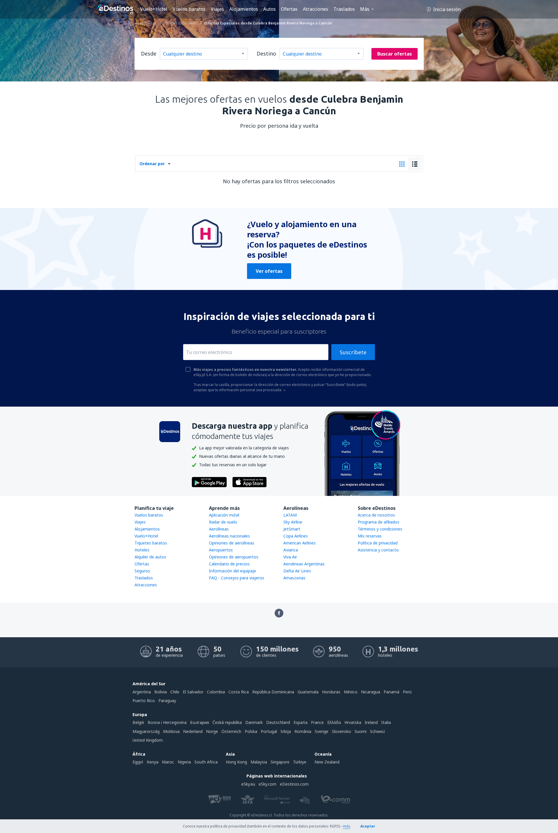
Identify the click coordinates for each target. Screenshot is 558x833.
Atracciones (315, 9)
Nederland (193, 731)
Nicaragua (370, 692)
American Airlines (299, 543)
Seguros (142, 571)
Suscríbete (353, 352)
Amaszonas (294, 578)
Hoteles (142, 550)
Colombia (216, 692)
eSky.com (267, 784)
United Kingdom (148, 740)
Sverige (321, 731)
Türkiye (299, 762)
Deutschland (278, 722)
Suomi (360, 731)
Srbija (285, 731)
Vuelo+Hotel (153, 9)
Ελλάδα (334, 722)
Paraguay (167, 700)
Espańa (300, 722)
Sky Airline (292, 522)
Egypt (138, 762)
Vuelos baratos (189, 9)
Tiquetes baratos (151, 543)
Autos (269, 9)
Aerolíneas (219, 529)
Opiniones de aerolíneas (231, 543)
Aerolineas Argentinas (304, 564)
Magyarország (146, 731)
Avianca (290, 550)
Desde (148, 53)
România (302, 731)
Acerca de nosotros (376, 515)
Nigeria (184, 762)
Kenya (152, 762)
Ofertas (289, 9)
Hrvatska (352, 722)
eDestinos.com (294, 784)
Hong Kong (236, 762)
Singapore (280, 762)
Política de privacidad (378, 543)
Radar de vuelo (223, 522)
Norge (212, 731)
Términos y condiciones (380, 529)
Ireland (371, 722)
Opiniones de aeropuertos (233, 557)
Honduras (331, 692)
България (199, 722)
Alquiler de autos (150, 557)
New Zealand (326, 762)
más (346, 826)
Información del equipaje (232, 571)
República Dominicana (273, 692)
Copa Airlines (295, 536)
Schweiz (377, 731)
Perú (407, 692)
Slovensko (341, 731)
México (350, 692)
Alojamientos (243, 9)
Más (364, 9)
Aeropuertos (221, 550)
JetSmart (291, 529)
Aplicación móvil (224, 515)
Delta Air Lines (297, 571)
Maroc (168, 762)
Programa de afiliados (378, 522)
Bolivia (160, 692)
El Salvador (193, 692)
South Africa (206, 762)
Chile (174, 692)
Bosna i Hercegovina (167, 722)
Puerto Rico (144, 700)
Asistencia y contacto (378, 550)
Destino (266, 53)
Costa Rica (238, 692)
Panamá (391, 692)
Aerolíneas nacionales (229, 536)
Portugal (269, 731)
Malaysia (259, 762)
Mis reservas (370, 536)
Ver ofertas (269, 271)
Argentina (142, 692)
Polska (251, 731)
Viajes (217, 9)
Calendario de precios (229, 564)
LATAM (290, 515)
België (138, 722)
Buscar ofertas (394, 54)
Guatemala (308, 692)
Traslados (344, 9)
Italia (386, 722)
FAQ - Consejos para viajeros (236, 578)
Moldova (171, 731)
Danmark (254, 722)
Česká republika (227, 722)
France (317, 722)
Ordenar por (152, 163)
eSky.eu (248, 784)
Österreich (231, 731)
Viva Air (290, 557)
